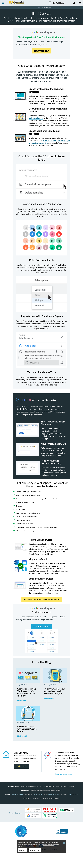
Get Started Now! (41, 51)
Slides (32, 527)
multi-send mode (36, 118)
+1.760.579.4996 (53, 794)
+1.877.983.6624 (38, 794)
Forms (36, 527)
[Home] (39, 7)
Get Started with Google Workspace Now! (41, 599)
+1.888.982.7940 (73, 794)
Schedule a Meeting (41, 627)
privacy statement (48, 844)
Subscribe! (21, 766)
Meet (17, 513)
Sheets (26, 527)
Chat (17, 520)
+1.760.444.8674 (17, 794)
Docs (22, 527)
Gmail (24, 492)
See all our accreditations (63, 774)
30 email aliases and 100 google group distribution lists (49, 141)
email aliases (29, 495)
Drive (18, 527)
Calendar (19, 524)
